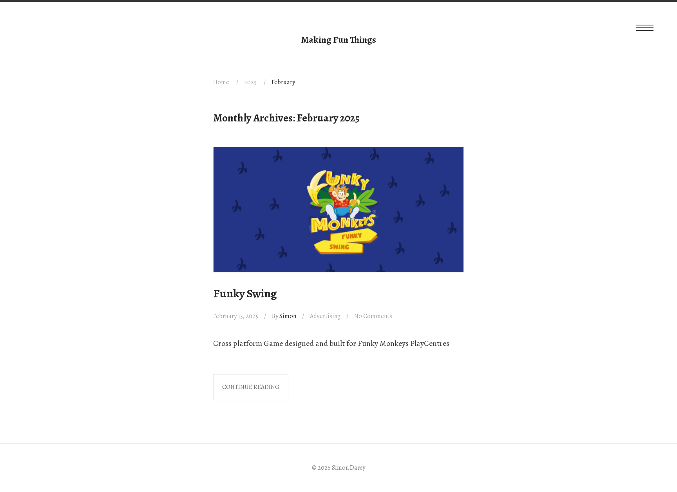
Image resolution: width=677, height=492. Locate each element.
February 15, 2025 (235, 316)
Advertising (325, 316)
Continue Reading (250, 387)
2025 (250, 82)
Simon (287, 316)
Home (221, 82)
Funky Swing (245, 293)
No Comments (373, 316)
